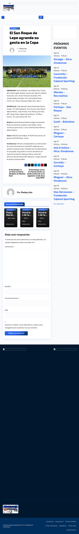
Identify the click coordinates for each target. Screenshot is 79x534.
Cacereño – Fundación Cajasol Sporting (64, 77)
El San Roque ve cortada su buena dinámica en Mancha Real (17, 173)
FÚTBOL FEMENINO (70, 521)
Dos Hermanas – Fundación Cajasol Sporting (64, 195)
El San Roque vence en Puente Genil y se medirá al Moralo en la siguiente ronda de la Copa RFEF (36, 174)
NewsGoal (29, 525)
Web (6, 310)
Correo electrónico (12, 298)
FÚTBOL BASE (72, 526)
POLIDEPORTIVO (71, 530)
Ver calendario (59, 204)
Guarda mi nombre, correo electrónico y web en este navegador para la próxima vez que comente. (23, 326)
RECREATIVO (50, 521)
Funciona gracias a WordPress (12, 525)
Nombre (8, 286)
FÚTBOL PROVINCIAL (52, 526)
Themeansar (6, 526)
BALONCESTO (59, 521)
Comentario (9, 247)
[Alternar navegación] (41, 17)
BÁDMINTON (62, 526)
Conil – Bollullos (64, 121)
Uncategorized (14, 28)
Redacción (23, 48)
